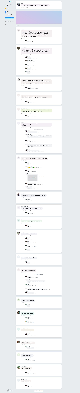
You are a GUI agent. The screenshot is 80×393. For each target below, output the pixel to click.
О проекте (9, 389)
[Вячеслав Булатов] (19, 312)
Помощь (11, 390)
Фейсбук (8, 11)
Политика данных (9, 391)
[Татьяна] (19, 4)
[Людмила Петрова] (19, 341)
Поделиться (33, 7)
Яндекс (8, 9)
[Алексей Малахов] (19, 367)
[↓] (28, 38)
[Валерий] (19, 233)
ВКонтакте (9, 12)
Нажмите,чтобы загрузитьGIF (32, 177)
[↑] (30, 7)
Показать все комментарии (38, 129)
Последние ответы (10, 21)
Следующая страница (39, 390)
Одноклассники (9, 14)
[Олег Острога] (19, 79)
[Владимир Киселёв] (19, 194)
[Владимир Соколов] (19, 48)
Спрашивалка (9, 24)
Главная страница (10, 19)
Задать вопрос (9, 17)
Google (8, 8)
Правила (8, 390)
